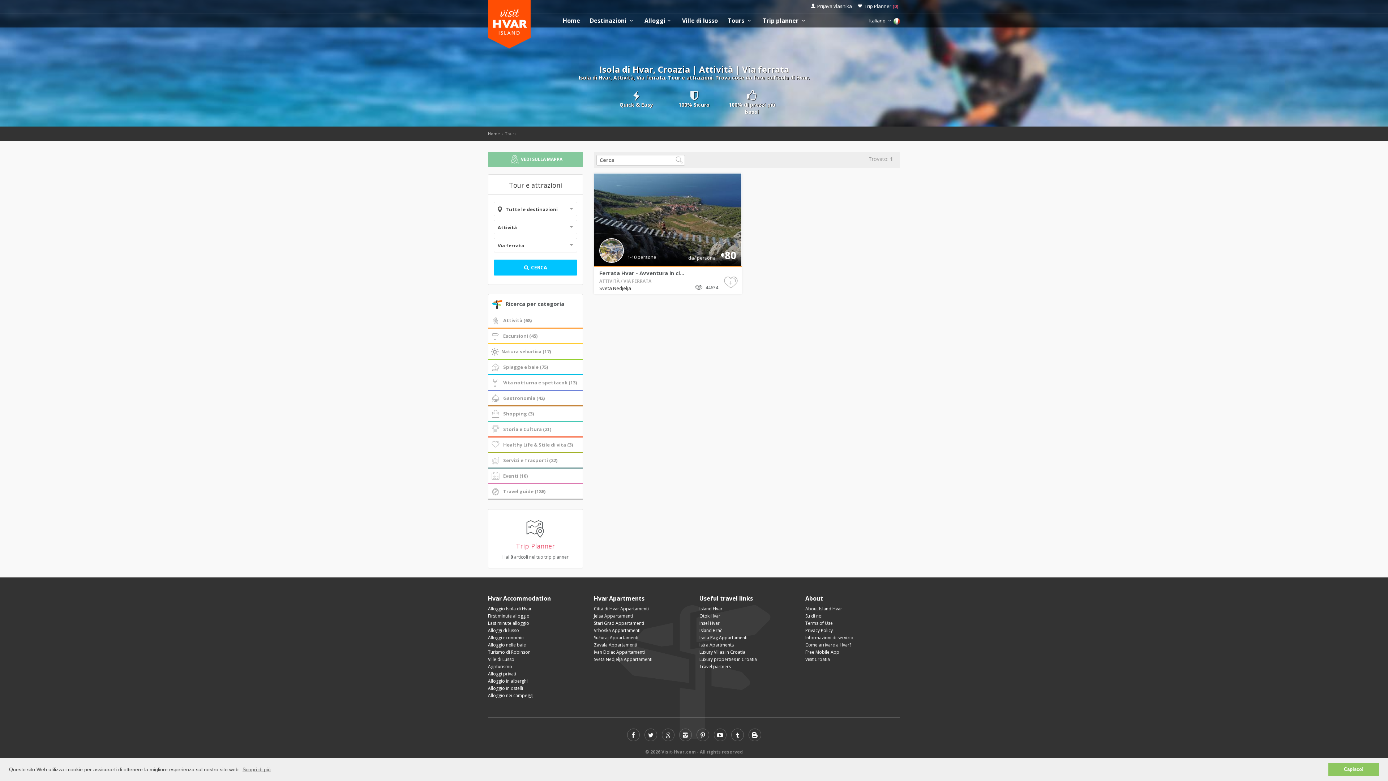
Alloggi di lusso (503, 630)
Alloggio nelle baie (507, 645)
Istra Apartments (716, 645)
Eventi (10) (515, 476)
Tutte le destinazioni (532, 209)
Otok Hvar (709, 616)
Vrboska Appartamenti (617, 630)
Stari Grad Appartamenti (619, 623)
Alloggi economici (506, 638)
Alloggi (654, 21)
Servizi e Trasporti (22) (530, 460)
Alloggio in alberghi (508, 681)
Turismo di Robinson (509, 652)
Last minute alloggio (508, 623)
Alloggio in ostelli (505, 688)
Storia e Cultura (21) (527, 429)
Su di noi (814, 616)
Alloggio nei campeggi (511, 695)
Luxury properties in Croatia (728, 659)
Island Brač (710, 630)
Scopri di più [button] (257, 769)
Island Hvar (711, 609)
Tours (737, 21)
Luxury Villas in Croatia (722, 652)
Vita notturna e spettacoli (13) (540, 382)
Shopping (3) (518, 413)
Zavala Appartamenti (615, 645)
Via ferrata (511, 245)
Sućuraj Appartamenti (616, 638)
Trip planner (781, 21)
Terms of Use (819, 623)
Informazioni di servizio (829, 638)
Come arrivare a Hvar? (828, 645)
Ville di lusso (700, 21)
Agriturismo (500, 666)
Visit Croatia (817, 659)
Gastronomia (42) (524, 398)
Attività (507, 227)
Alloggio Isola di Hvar (510, 609)
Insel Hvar (709, 623)
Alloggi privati (502, 674)
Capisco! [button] (1353, 769)
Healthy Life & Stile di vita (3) (538, 444)
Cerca (538, 267)
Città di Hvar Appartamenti (621, 609)
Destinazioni (609, 21)
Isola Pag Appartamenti (723, 638)
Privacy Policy (819, 630)
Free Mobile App (822, 652)
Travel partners (715, 666)
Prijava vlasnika (834, 6)
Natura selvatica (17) (526, 351)
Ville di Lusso (501, 659)
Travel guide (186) (524, 491)
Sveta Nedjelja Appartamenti (623, 659)
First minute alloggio (509, 616)
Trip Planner (881, 6)
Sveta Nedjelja (615, 288)
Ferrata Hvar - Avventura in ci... (641, 273)
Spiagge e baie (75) (525, 367)
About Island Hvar (823, 609)
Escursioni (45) (520, 336)
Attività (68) (517, 320)
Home (571, 21)
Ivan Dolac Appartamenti (619, 652)
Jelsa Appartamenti (613, 616)
